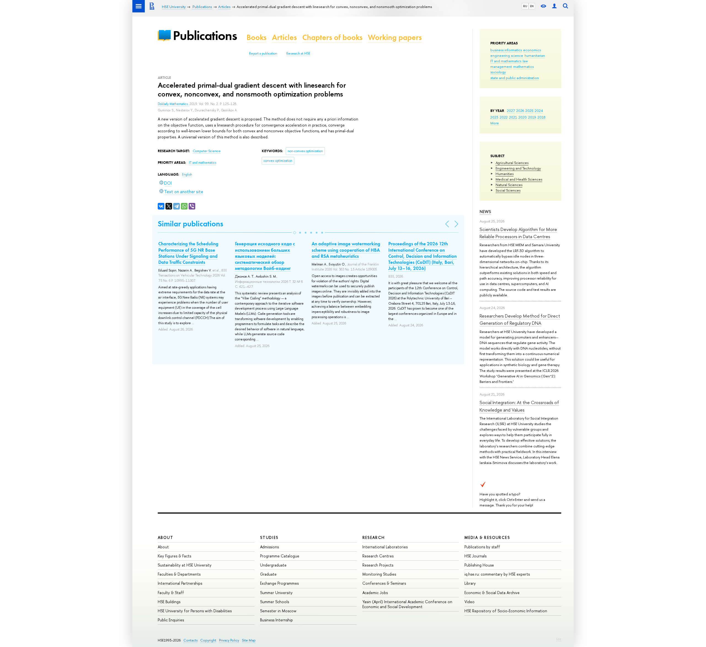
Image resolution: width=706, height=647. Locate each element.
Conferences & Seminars (384, 583)
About (165, 537)
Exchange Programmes (279, 583)
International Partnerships (180, 583)
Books (256, 37)
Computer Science (207, 151)
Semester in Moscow (278, 610)
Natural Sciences (509, 184)
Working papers (395, 37)
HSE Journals (475, 556)
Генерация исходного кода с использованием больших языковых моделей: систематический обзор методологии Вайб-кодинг (265, 256)
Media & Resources (487, 537)
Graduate (268, 574)
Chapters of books (332, 37)
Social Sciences (508, 190)
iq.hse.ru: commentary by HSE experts (497, 574)
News (485, 211)
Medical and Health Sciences (519, 179)
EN (532, 6)
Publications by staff (482, 546)
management (501, 66)
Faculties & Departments (179, 574)
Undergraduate (273, 565)
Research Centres (378, 556)
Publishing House (479, 565)
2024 (539, 110)
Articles (284, 37)
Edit (558, 639)
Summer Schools (274, 601)
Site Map (249, 640)
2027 (511, 110)
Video (469, 601)
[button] (294, 232)
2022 (504, 117)
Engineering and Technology (518, 168)
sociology (498, 71)
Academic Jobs (375, 592)
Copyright (208, 640)
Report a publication (263, 53)
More (494, 122)
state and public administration (514, 77)
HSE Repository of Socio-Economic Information (505, 610)
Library (470, 583)
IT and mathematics (505, 60)
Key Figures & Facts (174, 556)
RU (525, 6)
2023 (494, 117)
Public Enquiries (171, 619)
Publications (205, 35)
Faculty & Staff (171, 592)
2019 (532, 117)
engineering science (506, 55)
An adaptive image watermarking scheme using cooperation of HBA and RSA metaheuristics (346, 250)
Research (373, 537)
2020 (522, 117)
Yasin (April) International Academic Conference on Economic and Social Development (407, 604)
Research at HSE (298, 53)
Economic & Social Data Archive (492, 592)
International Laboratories (385, 546)
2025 (529, 110)
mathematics (523, 66)
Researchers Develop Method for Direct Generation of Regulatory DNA (520, 319)
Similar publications (190, 224)
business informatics (506, 49)
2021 (513, 117)
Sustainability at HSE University (185, 565)
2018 (541, 117)
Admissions (269, 546)
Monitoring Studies (379, 574)
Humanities (505, 173)
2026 (520, 110)
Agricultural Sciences (512, 162)
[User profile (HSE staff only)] (554, 6)
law (525, 60)
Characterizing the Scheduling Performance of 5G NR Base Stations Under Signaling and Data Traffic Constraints (188, 253)
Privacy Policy (229, 640)
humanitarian (535, 55)
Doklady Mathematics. (173, 104)
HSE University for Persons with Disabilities (195, 610)
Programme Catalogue (279, 556)
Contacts (190, 640)
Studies (269, 537)
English (187, 174)
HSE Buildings (169, 601)
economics (532, 49)
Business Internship (276, 619)
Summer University (276, 592)
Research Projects (377, 565)
